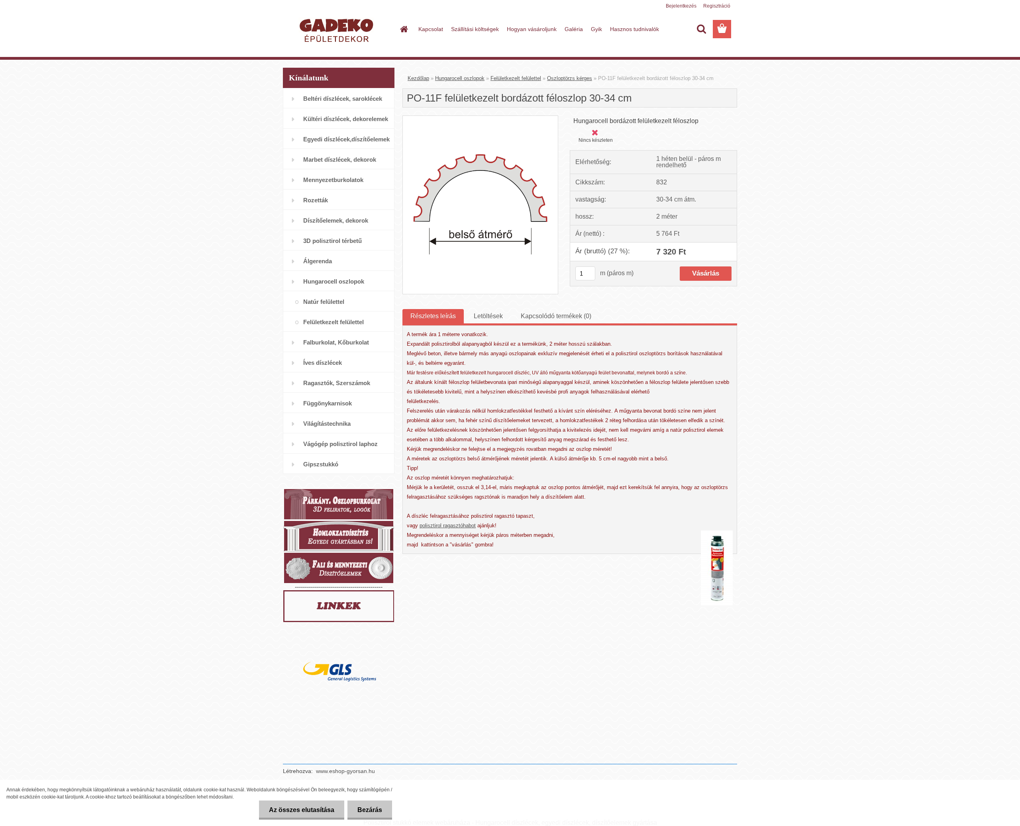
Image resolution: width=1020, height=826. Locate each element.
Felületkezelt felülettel (515, 78)
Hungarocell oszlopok (459, 78)
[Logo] (337, 29)
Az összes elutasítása (301, 809)
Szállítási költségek (475, 29)
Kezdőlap (418, 78)
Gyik (596, 29)
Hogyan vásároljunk (532, 29)
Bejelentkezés (681, 6)
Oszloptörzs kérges (569, 78)
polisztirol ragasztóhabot (448, 525)
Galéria (574, 29)
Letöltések (488, 316)
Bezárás (369, 809)
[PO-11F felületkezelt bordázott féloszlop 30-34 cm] (480, 118)
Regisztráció (716, 6)
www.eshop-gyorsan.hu (345, 771)
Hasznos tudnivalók (634, 29)
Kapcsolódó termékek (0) (556, 316)
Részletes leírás (433, 316)
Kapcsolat (430, 29)
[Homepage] (403, 29)
